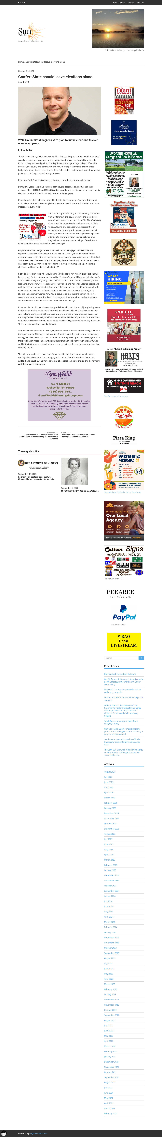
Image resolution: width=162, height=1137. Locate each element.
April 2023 (108, 979)
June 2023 (108, 968)
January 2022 (110, 1056)
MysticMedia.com (38, 1133)
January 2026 (110, 808)
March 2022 (109, 1046)
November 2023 (111, 942)
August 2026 (109, 771)
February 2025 (110, 865)
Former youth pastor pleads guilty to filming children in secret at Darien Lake (36, 478)
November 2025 (111, 818)
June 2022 (108, 1030)
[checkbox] (4, 1133)
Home (115, 2)
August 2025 (109, 834)
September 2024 (111, 891)
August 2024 (109, 896)
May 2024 (108, 911)
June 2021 (108, 1092)
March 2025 (109, 859)
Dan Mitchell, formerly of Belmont (120, 674)
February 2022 (110, 1051)
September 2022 (111, 1015)
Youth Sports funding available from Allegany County (121, 722)
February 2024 (110, 927)
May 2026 (108, 787)
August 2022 (109, 1020)
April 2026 (108, 792)
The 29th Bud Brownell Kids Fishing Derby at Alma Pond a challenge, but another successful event (123, 752)
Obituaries (122, 2)
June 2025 (108, 844)
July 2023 (108, 963)
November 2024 (111, 880)
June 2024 (108, 906)
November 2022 (111, 1004)
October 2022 (110, 1010)
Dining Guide (140, 2)
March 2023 (109, 984)
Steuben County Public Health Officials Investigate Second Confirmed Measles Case (122, 742)
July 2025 (108, 839)
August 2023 (109, 958)
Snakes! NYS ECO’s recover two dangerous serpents (123, 698)
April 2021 (108, 1103)
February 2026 (110, 803)
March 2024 (109, 922)
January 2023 (110, 994)
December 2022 (111, 999)
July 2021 (108, 1087)
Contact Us (130, 2)
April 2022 (108, 1041)
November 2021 (111, 1067)
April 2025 (108, 854)
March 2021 (109, 1108)
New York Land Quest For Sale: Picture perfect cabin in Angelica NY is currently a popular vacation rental (123, 731)
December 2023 (111, 937)
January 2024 (110, 932)
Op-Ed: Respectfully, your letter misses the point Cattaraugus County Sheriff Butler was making (123, 682)
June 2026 (108, 782)
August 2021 (109, 1082)
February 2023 (110, 989)
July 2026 (108, 777)
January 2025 (110, 870)
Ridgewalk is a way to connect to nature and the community (122, 691)
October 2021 (110, 1072)
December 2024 (111, 875)
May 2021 (108, 1098)
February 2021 (110, 1113)
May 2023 (108, 973)
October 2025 (110, 823)
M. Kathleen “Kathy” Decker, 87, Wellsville (80, 491)
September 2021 (111, 1077)
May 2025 (108, 849)
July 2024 (108, 901)
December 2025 (111, 813)
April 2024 (108, 916)
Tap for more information (116, 396)
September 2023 (111, 953)
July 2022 (108, 1025)
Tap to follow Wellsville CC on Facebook (122, 492)
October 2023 (110, 948)
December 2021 (111, 1061)
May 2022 (108, 1036)
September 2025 (111, 828)
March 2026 (109, 797)
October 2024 (110, 885)
